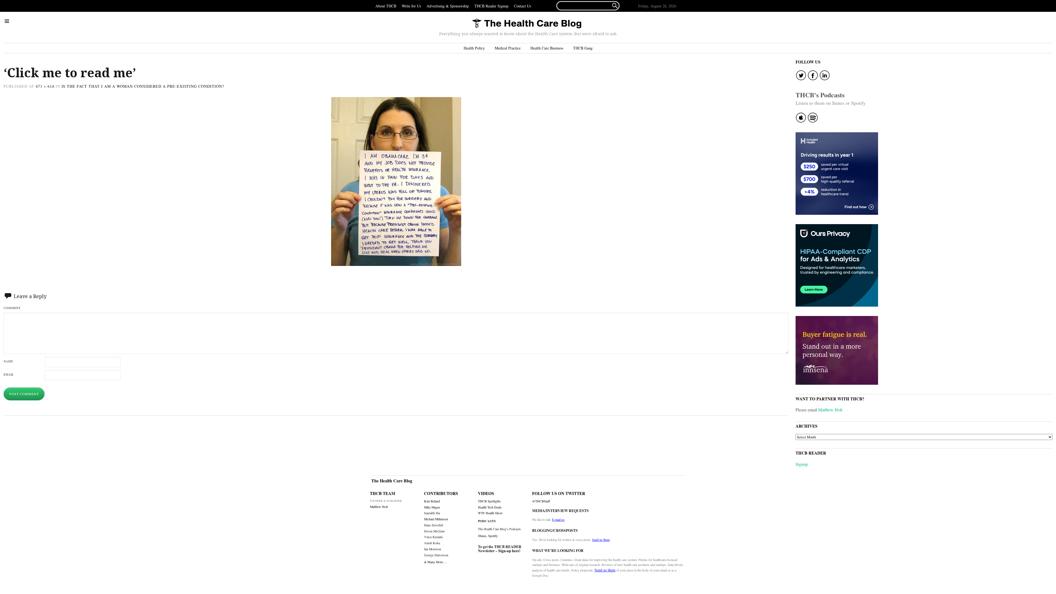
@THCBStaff (541, 501)
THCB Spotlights (489, 501)
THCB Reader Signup (491, 6)
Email (9, 374)
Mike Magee (432, 507)
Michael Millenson (436, 519)
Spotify (493, 536)
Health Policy (474, 48)
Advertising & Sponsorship (448, 6)
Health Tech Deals (490, 507)
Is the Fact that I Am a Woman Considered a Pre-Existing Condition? (143, 86)
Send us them (601, 539)
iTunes (482, 536)
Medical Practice (508, 48)
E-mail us (558, 519)
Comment (12, 308)
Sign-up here (508, 551)
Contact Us (522, 6)
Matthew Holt (830, 410)
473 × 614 (45, 86)
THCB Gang (583, 48)
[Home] (526, 24)
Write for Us (411, 6)
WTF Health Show (490, 513)
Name (8, 361)
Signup (802, 464)
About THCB (385, 6)
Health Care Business (546, 48)
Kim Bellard (432, 501)
